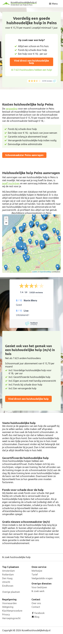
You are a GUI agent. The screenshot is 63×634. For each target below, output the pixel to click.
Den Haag (7, 578)
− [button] (6, 223)
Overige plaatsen (11, 592)
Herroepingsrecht (11, 618)
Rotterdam (8, 574)
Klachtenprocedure (12, 610)
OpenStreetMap (45, 271)
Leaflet (34, 271)
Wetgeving (7, 607)
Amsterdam (8, 570)
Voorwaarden (9, 603)
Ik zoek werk (38, 591)
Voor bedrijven (39, 587)
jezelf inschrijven (11, 183)
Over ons (36, 603)
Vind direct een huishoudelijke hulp (31, 61)
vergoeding (11, 108)
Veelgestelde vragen (42, 578)
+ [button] (6, 218)
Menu (54, 3)
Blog (36, 616)
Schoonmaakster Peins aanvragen (24, 155)
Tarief (35, 574)
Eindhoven (7, 585)
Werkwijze (37, 570)
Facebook (39, 613)
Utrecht (6, 582)
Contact (36, 607)
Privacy (6, 614)
